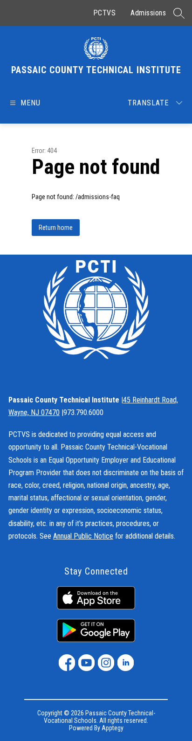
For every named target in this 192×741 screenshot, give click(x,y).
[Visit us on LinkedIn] (125, 662)
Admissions (148, 12)
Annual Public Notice (83, 536)
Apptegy (112, 728)
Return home (56, 227)
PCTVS (104, 12)
